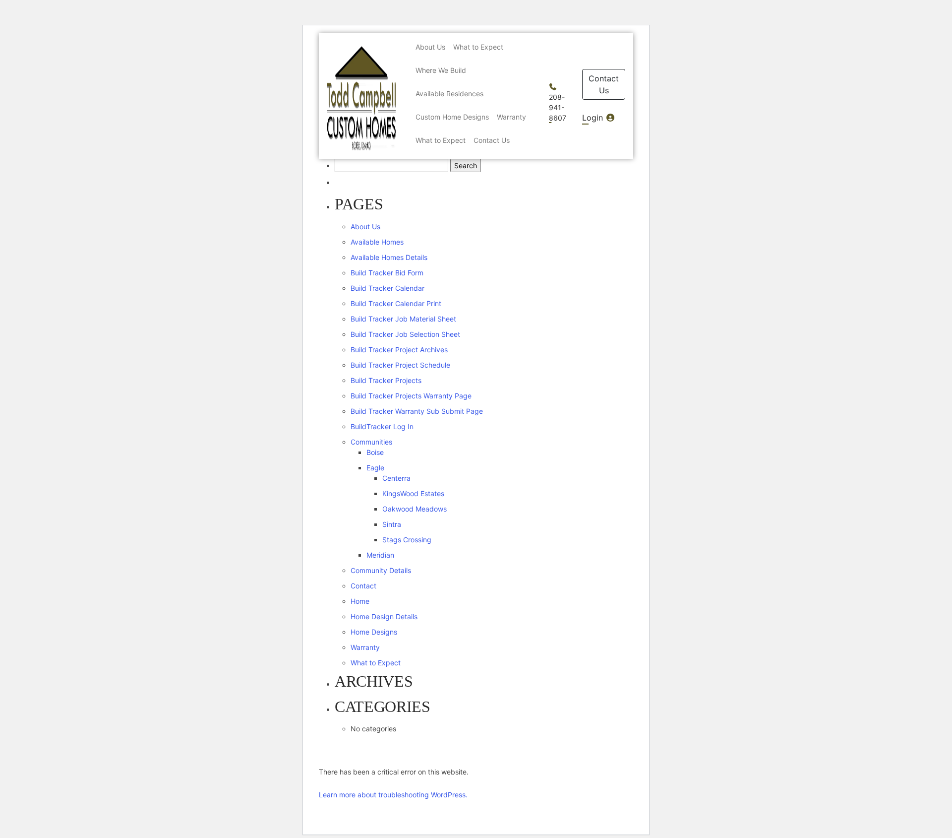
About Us (365, 226)
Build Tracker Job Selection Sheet (405, 334)
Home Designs (374, 632)
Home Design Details (384, 616)
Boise (375, 452)
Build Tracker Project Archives (399, 349)
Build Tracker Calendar (387, 288)
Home (360, 601)
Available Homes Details (389, 257)
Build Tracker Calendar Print (396, 303)
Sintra (391, 524)
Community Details (381, 570)
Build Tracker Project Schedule (400, 365)
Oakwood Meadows (414, 509)
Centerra (396, 478)
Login (593, 118)
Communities (371, 442)
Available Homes (377, 242)
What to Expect (376, 662)
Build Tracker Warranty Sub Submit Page (417, 411)
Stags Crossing (406, 539)
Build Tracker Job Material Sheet (403, 319)
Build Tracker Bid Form (387, 272)
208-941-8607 (557, 107)
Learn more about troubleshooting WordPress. (393, 794)
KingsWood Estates (413, 493)
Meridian (380, 555)
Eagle (375, 467)
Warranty (365, 647)
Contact (363, 585)
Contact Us (604, 84)
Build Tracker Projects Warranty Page (411, 395)
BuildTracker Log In (382, 426)
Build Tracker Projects (386, 380)
